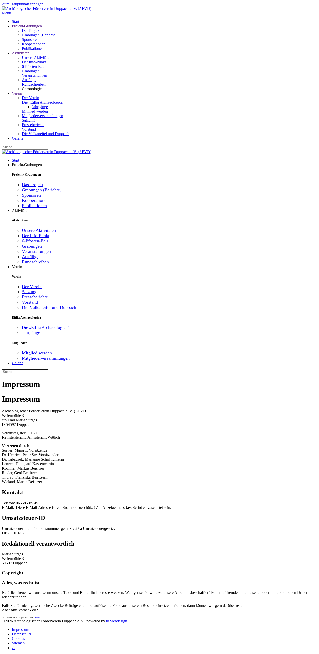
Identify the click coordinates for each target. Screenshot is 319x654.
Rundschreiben (34, 84)
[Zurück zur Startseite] (46, 8)
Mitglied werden (35, 111)
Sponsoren (30, 39)
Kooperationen (33, 44)
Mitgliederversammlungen (42, 116)
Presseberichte (33, 125)
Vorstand (29, 129)
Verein (17, 93)
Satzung (28, 120)
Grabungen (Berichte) (39, 35)
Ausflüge (29, 80)
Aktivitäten (20, 53)
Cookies (18, 638)
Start (15, 21)
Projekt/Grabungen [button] (27, 165)
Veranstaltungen (34, 75)
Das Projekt (31, 30)
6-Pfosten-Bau (33, 66)
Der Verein (30, 98)
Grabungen (31, 71)
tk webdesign (116, 621)
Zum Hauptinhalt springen (22, 4)
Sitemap (18, 643)
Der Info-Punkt (34, 62)
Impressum (20, 629)
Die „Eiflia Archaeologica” (43, 102)
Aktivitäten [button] (20, 210)
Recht (37, 617)
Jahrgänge (40, 107)
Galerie (17, 138)
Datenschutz (21, 634)
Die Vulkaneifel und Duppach (45, 134)
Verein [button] (17, 267)
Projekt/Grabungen (27, 26)
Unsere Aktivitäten (36, 57)
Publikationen (33, 48)
